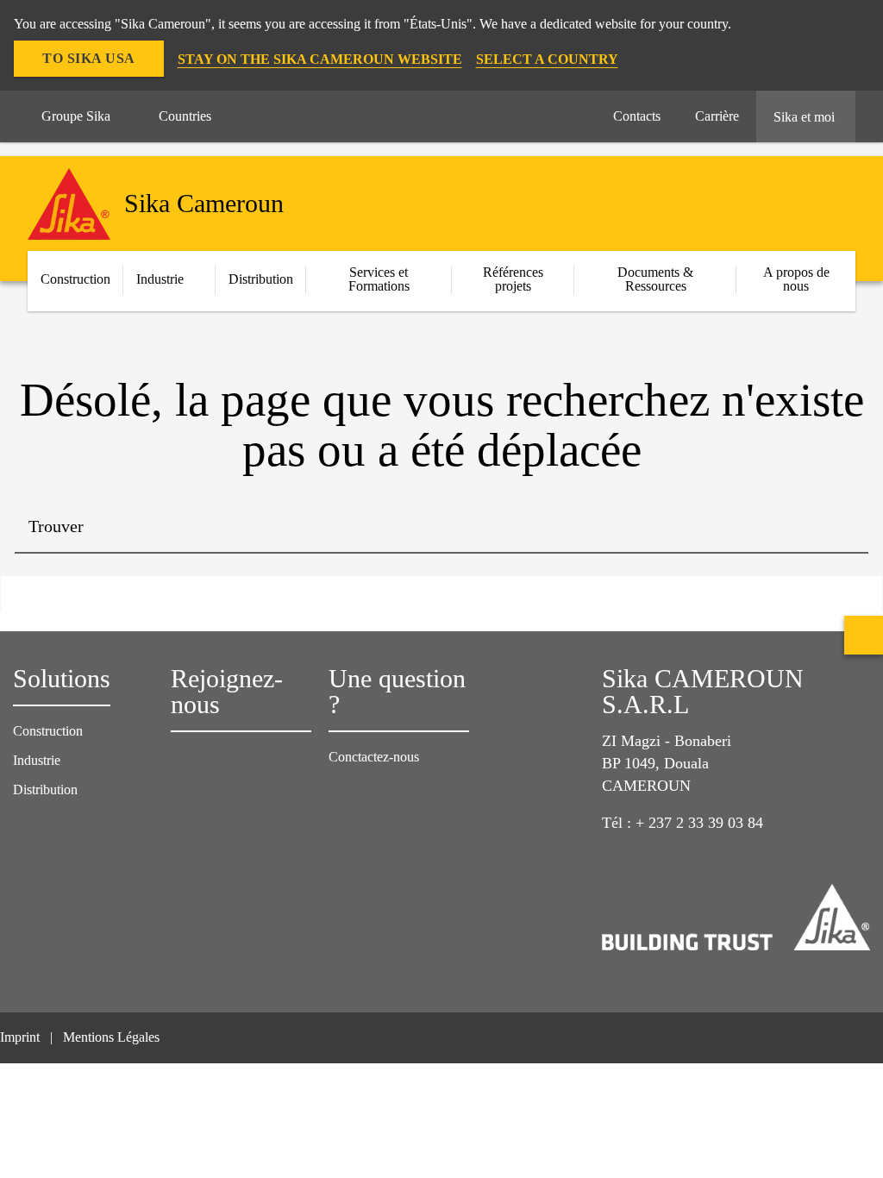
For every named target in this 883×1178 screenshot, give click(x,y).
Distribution (261, 279)
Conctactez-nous (374, 756)
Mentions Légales (111, 1037)
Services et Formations (379, 279)
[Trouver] (842, 528)
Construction (48, 731)
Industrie (160, 279)
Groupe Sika (75, 116)
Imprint (20, 1037)
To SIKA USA (88, 58)
